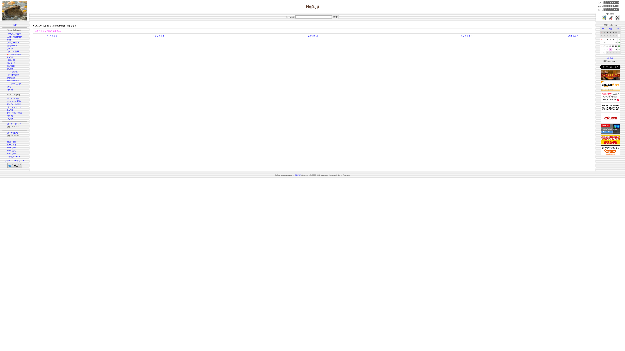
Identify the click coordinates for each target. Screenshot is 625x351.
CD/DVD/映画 (15, 54)
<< (603, 29)
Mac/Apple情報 (14, 104)
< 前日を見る (158, 36)
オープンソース (14, 107)
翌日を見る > (466, 36)
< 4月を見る (52, 36)
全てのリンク (13, 98)
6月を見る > (573, 36)
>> (618, 29)
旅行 (9, 86)
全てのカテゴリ (14, 34)
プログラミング (14, 84)
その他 (10, 89)
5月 (610, 29)
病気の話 (11, 78)
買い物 (10, 48)
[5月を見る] (313, 36)
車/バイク (11, 63)
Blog (9, 40)
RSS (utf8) (11, 153)
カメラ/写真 (12, 72)
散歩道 (10, 69)
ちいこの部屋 (13, 51)
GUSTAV (298, 175)
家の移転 (11, 66)
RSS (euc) (11, 148)
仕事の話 (11, 60)
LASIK (10, 57)
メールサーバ (13, 43)
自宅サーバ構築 (14, 101)
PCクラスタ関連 (14, 113)
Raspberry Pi (13, 81)
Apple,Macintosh (14, 37)
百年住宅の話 (13, 75)
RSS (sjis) (11, 151)
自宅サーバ (12, 46)
